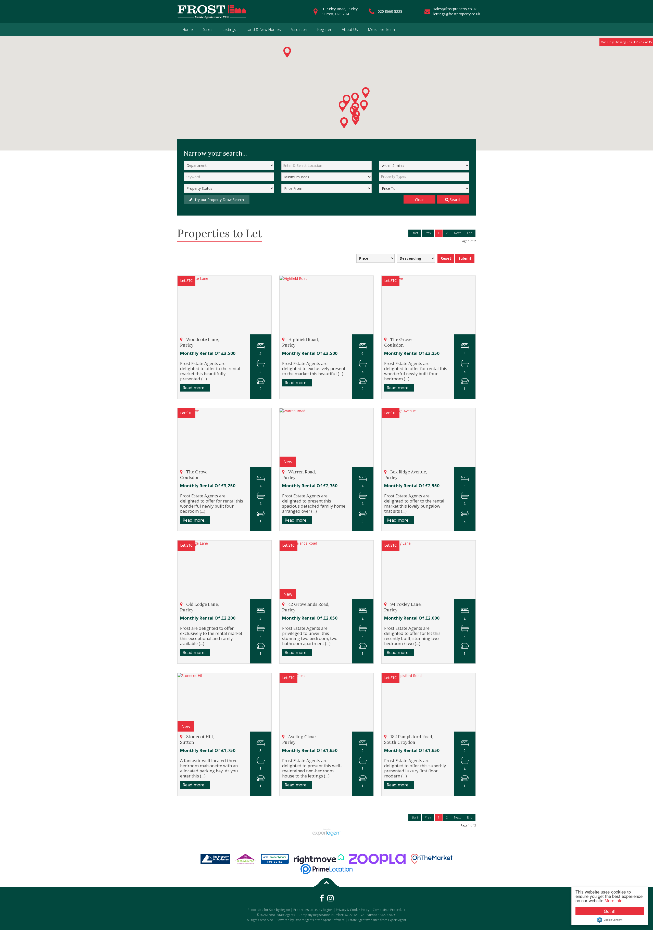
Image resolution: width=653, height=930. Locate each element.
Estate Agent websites (364, 920)
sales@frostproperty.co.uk (454, 8)
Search (455, 199)
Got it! (610, 911)
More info (613, 900)
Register (324, 29)
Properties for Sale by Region (269, 910)
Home (187, 29)
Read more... (195, 388)
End (469, 233)
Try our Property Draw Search (218, 199)
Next (457, 233)
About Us (350, 29)
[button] (342, 106)
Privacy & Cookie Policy (352, 910)
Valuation (299, 29)
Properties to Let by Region (313, 910)
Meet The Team (381, 29)
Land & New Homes (263, 29)
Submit (464, 258)
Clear (419, 199)
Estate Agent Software (329, 920)
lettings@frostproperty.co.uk (456, 13)
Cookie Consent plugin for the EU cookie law (609, 920)
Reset (446, 258)
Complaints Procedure (389, 910)
